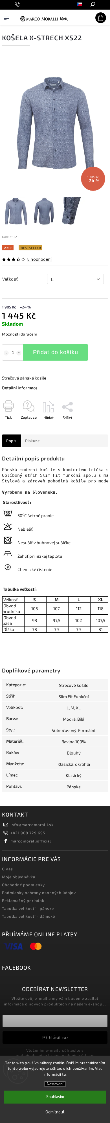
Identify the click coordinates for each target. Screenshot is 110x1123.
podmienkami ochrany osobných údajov (55, 1055)
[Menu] (6, 23)
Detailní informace (20, 387)
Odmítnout (55, 1112)
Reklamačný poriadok (23, 900)
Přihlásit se (55, 1037)
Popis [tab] (11, 440)
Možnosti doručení (19, 334)
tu (64, 1074)
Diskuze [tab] (32, 440)
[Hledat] (92, 5)
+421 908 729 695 (27, 833)
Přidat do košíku (55, 352)
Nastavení (55, 1084)
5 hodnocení (39, 260)
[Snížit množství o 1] (6, 353)
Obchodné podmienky (23, 884)
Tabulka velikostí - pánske (28, 908)
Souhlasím (55, 1097)
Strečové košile (73, 685)
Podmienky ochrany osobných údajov (39, 892)
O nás (7, 869)
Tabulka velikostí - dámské (28, 916)
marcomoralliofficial (30, 841)
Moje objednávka (18, 877)
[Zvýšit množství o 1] (18, 353)
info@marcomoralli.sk (32, 824)
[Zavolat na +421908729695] (18, 4)
